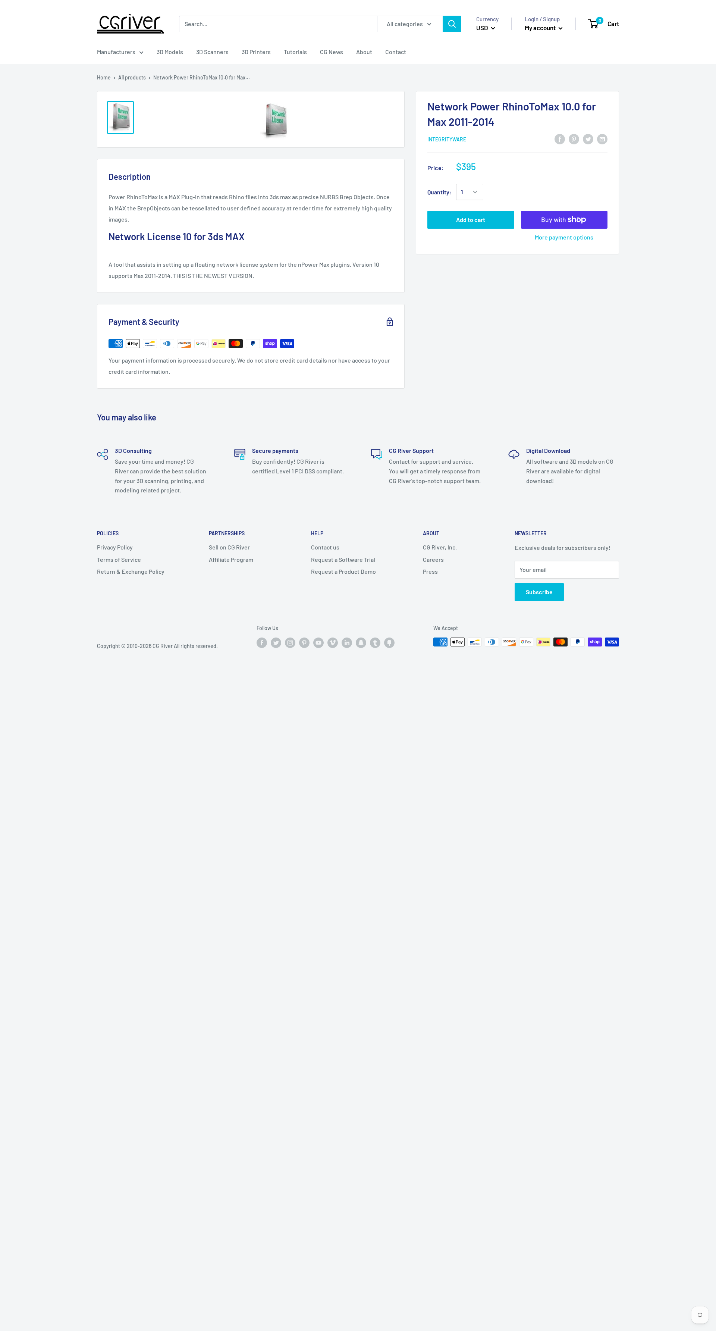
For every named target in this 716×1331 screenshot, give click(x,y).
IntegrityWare (446, 139)
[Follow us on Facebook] (262, 643)
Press (430, 571)
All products (132, 77)
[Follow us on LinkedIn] (347, 643)
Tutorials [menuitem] (295, 51)
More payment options (564, 237)
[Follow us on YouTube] (318, 643)
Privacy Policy (115, 547)
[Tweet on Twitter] (588, 138)
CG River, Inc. (440, 547)
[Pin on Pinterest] (574, 138)
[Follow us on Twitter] (276, 643)
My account (541, 27)
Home (104, 77)
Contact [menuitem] (395, 51)
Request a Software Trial (343, 559)
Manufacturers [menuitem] (116, 51)
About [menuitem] (364, 51)
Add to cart (470, 219)
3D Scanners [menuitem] (212, 51)
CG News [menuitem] (331, 51)
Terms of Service (119, 559)
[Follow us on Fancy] (389, 643)
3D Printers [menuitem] (256, 51)
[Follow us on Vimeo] (332, 643)
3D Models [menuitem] (170, 51)
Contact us (325, 547)
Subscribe (539, 591)
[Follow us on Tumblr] (375, 643)
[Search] (452, 24)
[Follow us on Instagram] (290, 643)
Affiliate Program (231, 559)
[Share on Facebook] (560, 138)
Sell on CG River (229, 547)
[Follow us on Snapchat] (361, 643)
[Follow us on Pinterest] (304, 643)
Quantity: (439, 191)
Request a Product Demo (343, 571)
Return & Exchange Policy (130, 571)
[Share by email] (602, 138)
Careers (433, 559)
